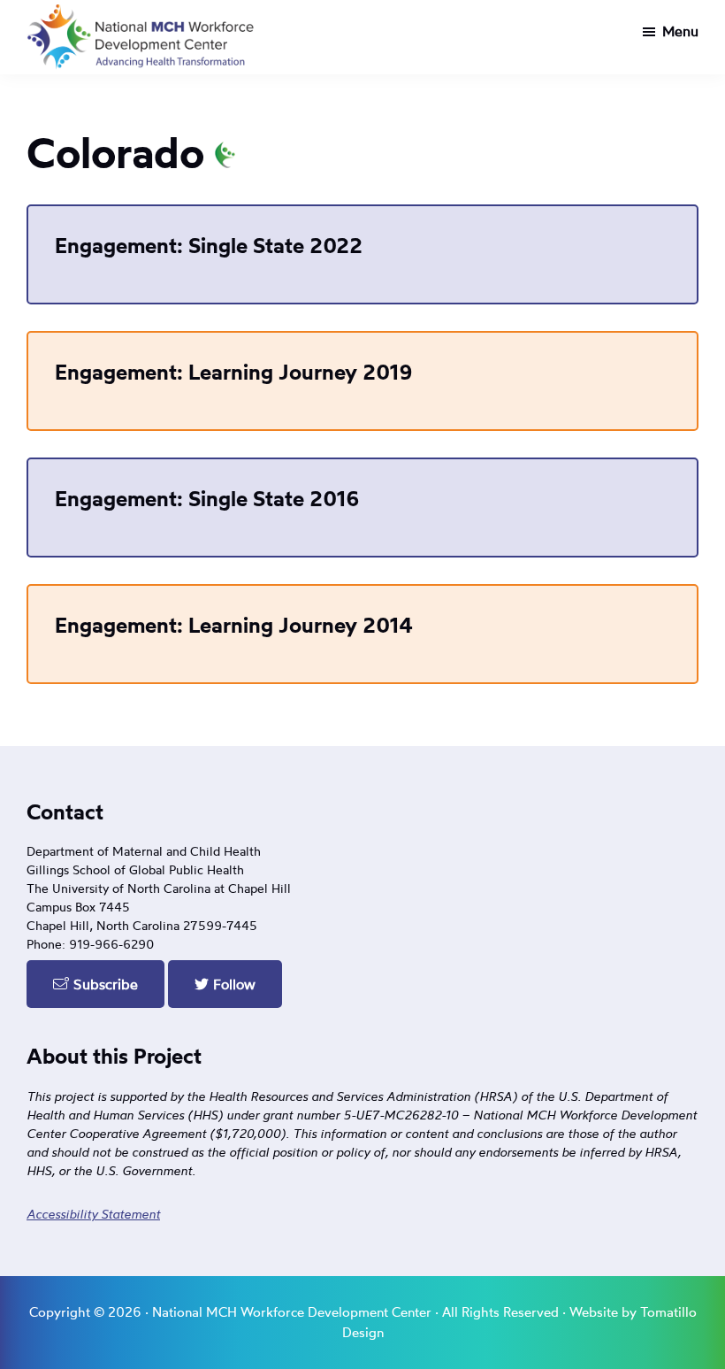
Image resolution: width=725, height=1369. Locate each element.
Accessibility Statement (93, 1213)
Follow (232, 984)
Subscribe (103, 984)
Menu (680, 31)
